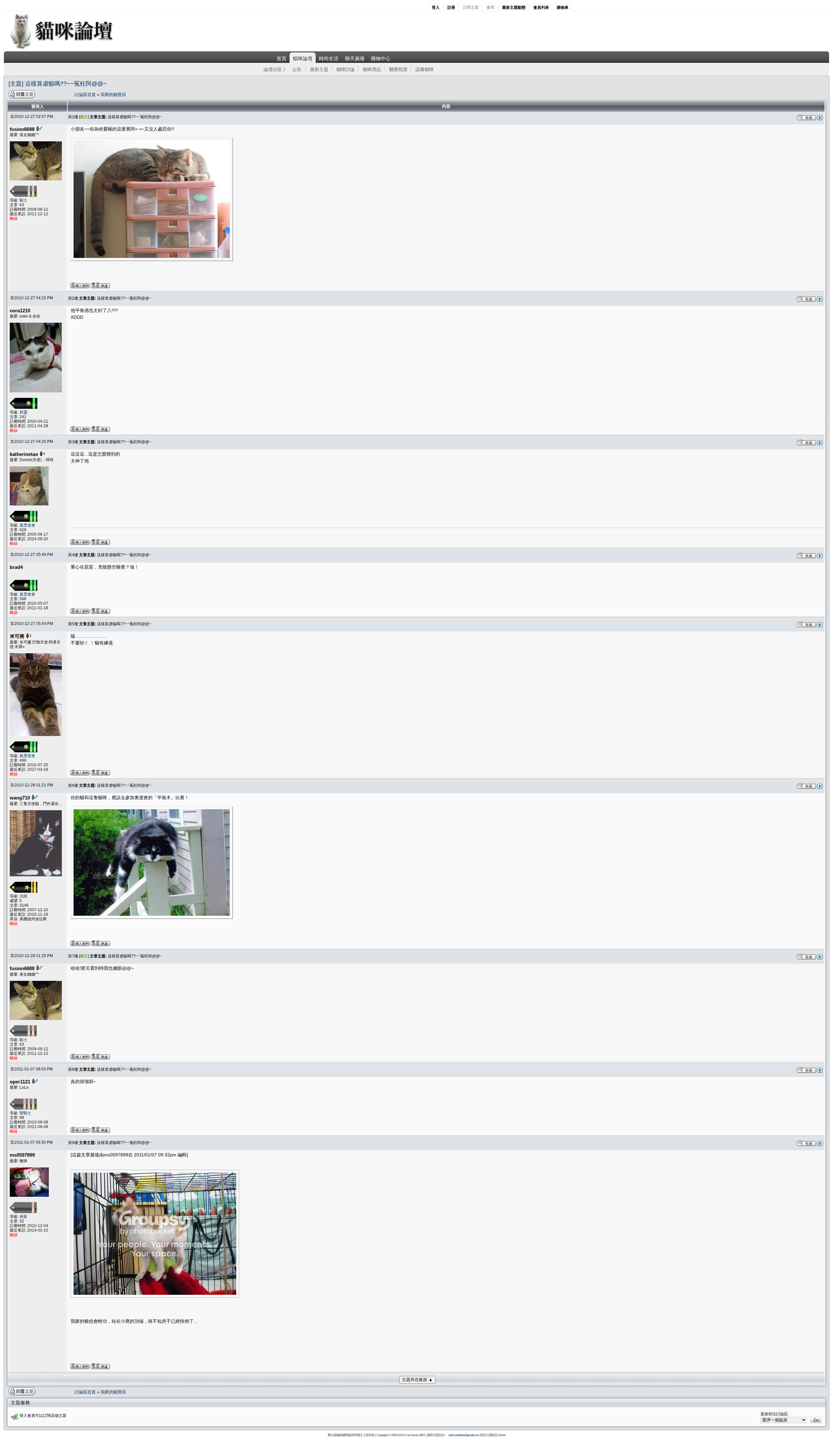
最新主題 (319, 69)
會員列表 (541, 7)
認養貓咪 (425, 69)
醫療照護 (398, 69)
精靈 (23, 412)
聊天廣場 (354, 58)
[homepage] (70, 48)
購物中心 (380, 58)
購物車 (562, 7)
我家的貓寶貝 (113, 94)
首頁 (281, 58)
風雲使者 (27, 525)
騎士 (23, 200)
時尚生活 (328, 58)
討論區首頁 (86, 94)
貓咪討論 (345, 69)
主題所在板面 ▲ (417, 1379)
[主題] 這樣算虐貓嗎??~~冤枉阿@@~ (57, 83)
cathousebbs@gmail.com (463, 1435)
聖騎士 (25, 1113)
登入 (436, 7)
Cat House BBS (415, 1435)
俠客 (23, 1216)
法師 (23, 896)
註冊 (451, 7)
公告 (296, 69)
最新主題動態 (514, 7)
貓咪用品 (372, 69)
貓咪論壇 (302, 58)
